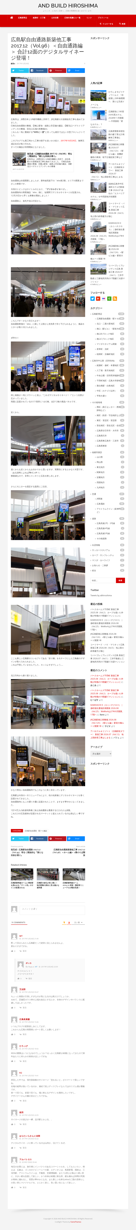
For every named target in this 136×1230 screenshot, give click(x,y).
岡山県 (100, 462)
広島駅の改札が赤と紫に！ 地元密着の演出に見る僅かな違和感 (48, 885)
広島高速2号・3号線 (106, 523)
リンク (89, 18)
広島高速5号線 (103, 533)
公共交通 (55, 18)
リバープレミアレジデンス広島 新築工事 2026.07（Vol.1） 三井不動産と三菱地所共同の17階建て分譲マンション (107, 658)
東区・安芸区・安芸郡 (107, 420)
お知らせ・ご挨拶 (100, 565)
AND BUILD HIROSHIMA (68, 5)
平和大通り (102, 395)
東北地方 (101, 467)
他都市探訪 (97, 452)
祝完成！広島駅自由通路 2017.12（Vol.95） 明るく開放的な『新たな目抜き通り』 (49, 154)
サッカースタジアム (101, 550)
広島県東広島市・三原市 (108, 440)
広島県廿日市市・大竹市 (108, 430)
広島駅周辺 (22, 18)
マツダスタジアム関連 (107, 344)
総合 (94, 570)
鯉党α (13, 63)
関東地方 (101, 472)
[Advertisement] (110, 58)
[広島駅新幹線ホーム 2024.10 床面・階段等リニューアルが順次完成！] (74, 874)
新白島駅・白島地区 (106, 385)
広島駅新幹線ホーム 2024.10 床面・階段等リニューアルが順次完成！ (73, 885)
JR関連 (99, 498)
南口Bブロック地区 (105, 333)
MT (36, 967)
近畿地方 (101, 477)
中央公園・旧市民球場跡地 (109, 375)
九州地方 (101, 487)
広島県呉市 (102, 435)
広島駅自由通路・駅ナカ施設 (36, 831)
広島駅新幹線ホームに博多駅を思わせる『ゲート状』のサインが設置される (22, 885)
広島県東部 (102, 445)
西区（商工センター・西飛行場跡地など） (111, 409)
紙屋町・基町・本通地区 (108, 365)
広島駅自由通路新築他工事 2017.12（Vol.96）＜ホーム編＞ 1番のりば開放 (68, 852)
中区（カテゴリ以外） (107, 390)
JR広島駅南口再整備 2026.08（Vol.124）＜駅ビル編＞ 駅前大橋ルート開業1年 (107, 637)
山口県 (100, 457)
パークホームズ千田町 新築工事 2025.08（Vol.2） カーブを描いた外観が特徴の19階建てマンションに (106, 612)
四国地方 (101, 482)
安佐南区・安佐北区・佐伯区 (110, 425)
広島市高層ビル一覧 (72, 18)
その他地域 (97, 402)
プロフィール (103, 18)
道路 (94, 518)
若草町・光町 (103, 349)
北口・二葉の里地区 (106, 323)
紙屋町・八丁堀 (39, 18)
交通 (94, 494)
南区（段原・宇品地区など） (110, 415)
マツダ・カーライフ (101, 560)
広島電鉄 (101, 503)
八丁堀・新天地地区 (106, 370)
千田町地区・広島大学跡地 (109, 380)
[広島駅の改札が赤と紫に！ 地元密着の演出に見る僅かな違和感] (48, 874)
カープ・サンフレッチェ (103, 555)
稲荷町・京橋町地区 (106, 354)
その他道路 (102, 538)
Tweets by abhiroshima (101, 595)
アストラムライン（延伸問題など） (111, 510)
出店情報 (96, 545)
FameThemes (76, 1222)
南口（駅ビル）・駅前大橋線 (110, 328)
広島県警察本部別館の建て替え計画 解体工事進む (116, 134)
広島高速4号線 (103, 528)
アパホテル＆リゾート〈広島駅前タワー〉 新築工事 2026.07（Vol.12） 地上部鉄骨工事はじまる (107, 734)
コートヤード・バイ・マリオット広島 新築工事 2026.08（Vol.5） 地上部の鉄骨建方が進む (107, 647)
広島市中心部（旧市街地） (104, 360)
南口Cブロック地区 (105, 338)
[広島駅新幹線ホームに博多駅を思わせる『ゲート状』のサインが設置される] (22, 874)
